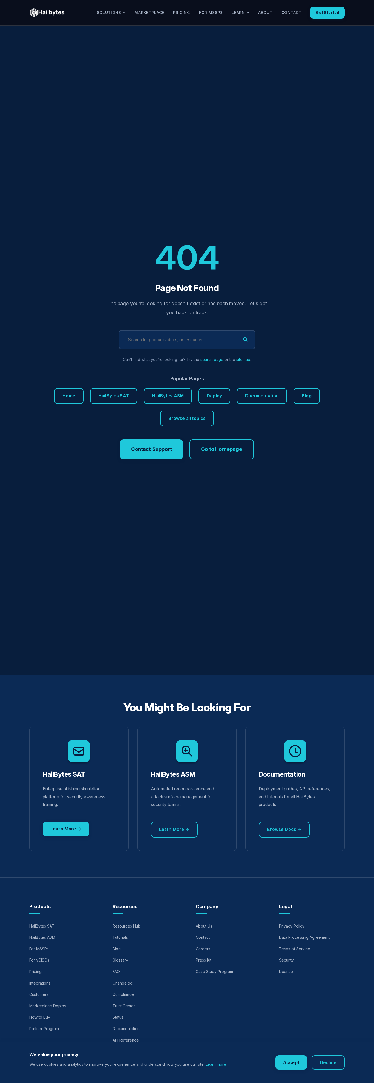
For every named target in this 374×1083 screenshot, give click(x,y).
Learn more (216, 1064)
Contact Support (151, 449)
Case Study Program (214, 971)
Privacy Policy (291, 926)
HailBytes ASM (168, 395)
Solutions (109, 12)
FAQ (116, 971)
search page (211, 359)
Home (68, 395)
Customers (38, 994)
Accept (291, 1062)
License (286, 971)
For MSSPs (211, 12)
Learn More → (65, 829)
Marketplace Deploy (47, 1005)
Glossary (120, 960)
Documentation (262, 395)
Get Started (327, 12)
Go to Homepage (221, 449)
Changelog (123, 983)
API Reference (126, 1040)
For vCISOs (39, 960)
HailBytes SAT (113, 395)
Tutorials (120, 937)
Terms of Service (294, 948)
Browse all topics (187, 418)
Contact (291, 12)
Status (118, 1017)
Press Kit (203, 960)
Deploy (214, 395)
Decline (328, 1062)
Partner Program (44, 1028)
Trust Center (124, 1005)
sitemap (243, 359)
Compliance (123, 994)
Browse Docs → (284, 829)
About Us (204, 926)
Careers (203, 948)
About (265, 12)
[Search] (245, 339)
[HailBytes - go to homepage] (47, 12)
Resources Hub (126, 926)
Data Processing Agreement (304, 937)
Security (286, 960)
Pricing (181, 12)
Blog (307, 395)
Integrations (39, 983)
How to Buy (39, 1017)
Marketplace (149, 12)
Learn (238, 12)
